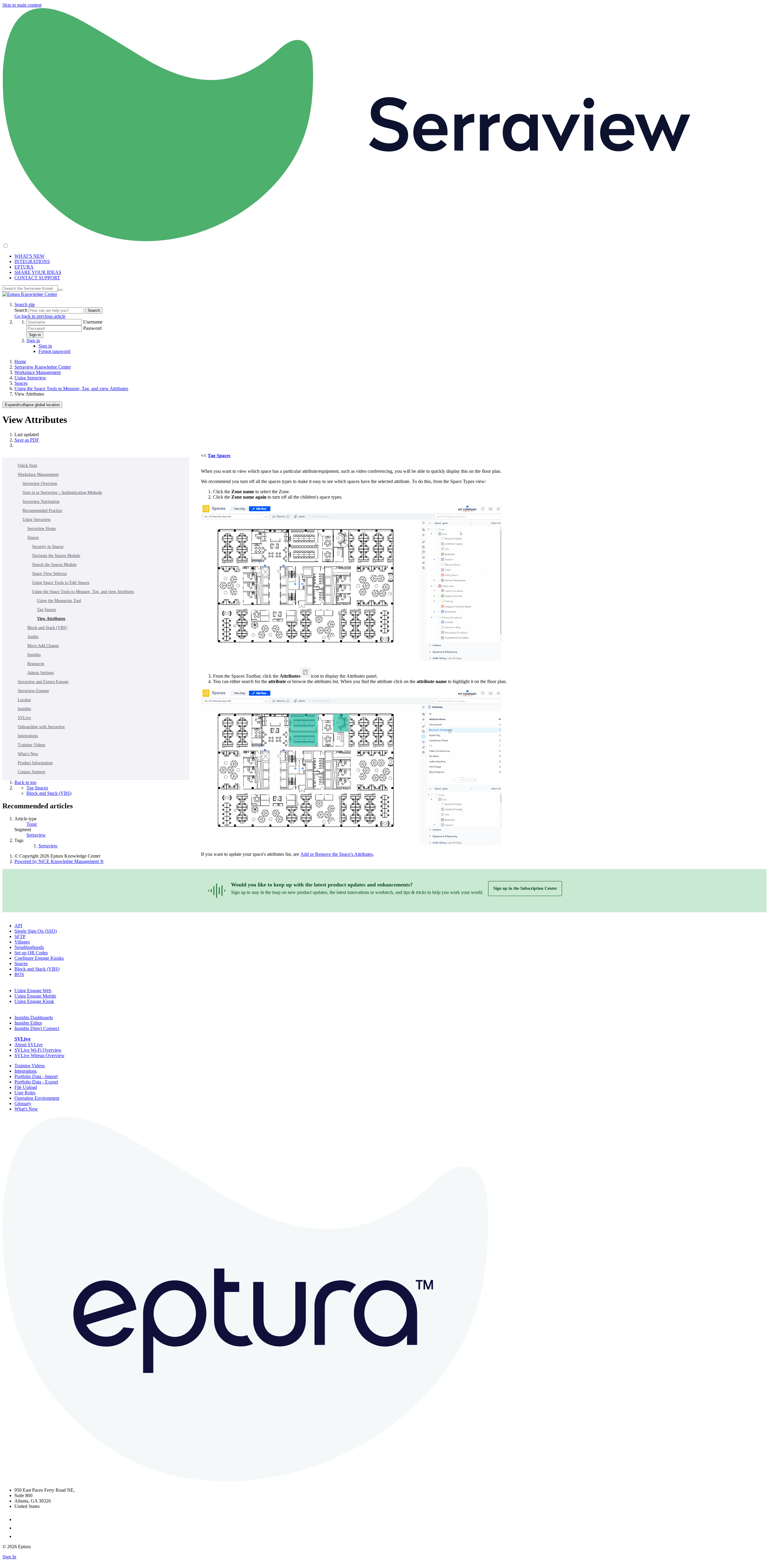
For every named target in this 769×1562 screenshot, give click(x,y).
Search (21, 310)
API (18, 925)
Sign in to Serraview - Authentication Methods (62, 492)
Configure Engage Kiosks (39, 958)
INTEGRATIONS (32, 261)
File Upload (25, 1087)
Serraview (36, 834)
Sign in (35, 335)
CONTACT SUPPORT (37, 277)
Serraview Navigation (41, 501)
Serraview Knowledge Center (42, 366)
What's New (28, 754)
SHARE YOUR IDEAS (37, 272)
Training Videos (31, 745)
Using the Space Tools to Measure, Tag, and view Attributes (71, 388)
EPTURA (24, 266)
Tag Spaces (46, 609)
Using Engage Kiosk (34, 1001)
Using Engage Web (32, 990)
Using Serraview (30, 377)
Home (20, 361)
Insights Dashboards (33, 1017)
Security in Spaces (47, 546)
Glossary (22, 1103)
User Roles (24, 1092)
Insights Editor (28, 1023)
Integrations (28, 736)
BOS (19, 974)
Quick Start (27, 465)
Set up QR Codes (31, 952)
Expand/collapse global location (32, 405)
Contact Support (31, 772)
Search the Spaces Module (54, 564)
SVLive (24, 718)
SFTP (20, 936)
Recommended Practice (42, 510)
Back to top (25, 782)
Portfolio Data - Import (36, 1076)
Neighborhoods (29, 947)
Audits (32, 636)
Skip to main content (21, 5)
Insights (34, 654)
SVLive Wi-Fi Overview (38, 1050)
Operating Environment (36, 1098)
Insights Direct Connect (36, 1028)
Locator (24, 699)
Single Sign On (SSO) (35, 931)
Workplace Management (37, 372)
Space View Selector (49, 573)
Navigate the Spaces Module (56, 555)
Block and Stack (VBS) (47, 627)
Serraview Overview (40, 483)
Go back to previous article (39, 316)
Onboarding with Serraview (41, 727)
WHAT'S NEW (29, 256)
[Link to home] (29, 294)
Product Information (35, 763)
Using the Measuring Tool (59, 600)
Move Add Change (43, 645)
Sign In (9, 1556)
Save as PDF (26, 439)
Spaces (21, 383)
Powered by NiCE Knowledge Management (59, 861)
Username (92, 321)
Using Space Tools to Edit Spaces (60, 582)
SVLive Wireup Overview (39, 1055)
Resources (35, 663)
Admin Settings (40, 672)
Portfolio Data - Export (36, 1081)
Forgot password (54, 351)
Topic (31, 824)
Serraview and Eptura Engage (43, 681)
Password (92, 328)
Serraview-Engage (33, 690)
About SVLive (28, 1044)
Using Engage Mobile (35, 995)
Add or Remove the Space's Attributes (336, 854)
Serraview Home (41, 528)
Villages (22, 941)
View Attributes (51, 618)
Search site (24, 304)
